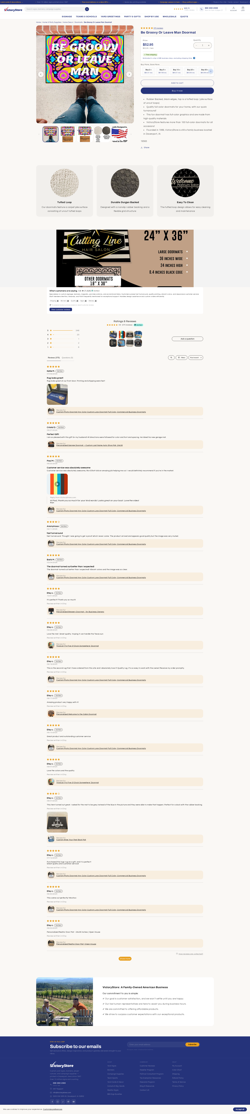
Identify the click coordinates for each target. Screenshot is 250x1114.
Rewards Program (147, 1082)
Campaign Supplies (115, 1074)
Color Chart (177, 1070)
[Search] (87, 9)
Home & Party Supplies (51, 22)
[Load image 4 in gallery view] (102, 134)
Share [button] (146, 148)
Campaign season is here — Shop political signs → (179, 2)
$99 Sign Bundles (114, 1094)
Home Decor (68, 22)
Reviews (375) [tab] (54, 358)
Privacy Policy (178, 1086)
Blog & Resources (147, 1086)
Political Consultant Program (152, 1074)
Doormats (79, 22)
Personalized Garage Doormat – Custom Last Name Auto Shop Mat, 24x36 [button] (89, 445)
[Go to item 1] (113, 334)
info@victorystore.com (62, 1093)
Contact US (144, 1090)
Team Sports (112, 1078)
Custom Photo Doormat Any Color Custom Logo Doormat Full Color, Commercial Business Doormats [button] (101, 412)
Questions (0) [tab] (67, 358)
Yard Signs (111, 1066)
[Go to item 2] (121, 334)
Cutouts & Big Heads (115, 1086)
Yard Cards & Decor (115, 1082)
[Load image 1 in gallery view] (50, 134)
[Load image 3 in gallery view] (85, 134)
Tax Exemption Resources (150, 1078)
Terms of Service (179, 1082)
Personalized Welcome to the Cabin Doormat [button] (76, 714)
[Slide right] (129, 74)
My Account (177, 1066)
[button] (147, 28)
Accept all (240, 1109)
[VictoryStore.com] (13, 9)
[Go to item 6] (121, 343)
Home (38, 22)
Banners (110, 1070)
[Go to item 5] (113, 343)
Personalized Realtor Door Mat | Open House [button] (76, 944)
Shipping (176, 1074)
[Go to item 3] (130, 334)
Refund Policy (178, 1078)
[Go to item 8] (138, 343)
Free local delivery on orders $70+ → (96, 2)
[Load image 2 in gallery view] (68, 134)
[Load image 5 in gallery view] (119, 134)
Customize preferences (52, 1109)
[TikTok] (63, 1101)
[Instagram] (57, 1101)
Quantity (197, 40)
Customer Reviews (147, 1066)
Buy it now (177, 91)
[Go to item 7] (130, 343)
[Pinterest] (68, 1101)
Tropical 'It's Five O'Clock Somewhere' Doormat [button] (77, 646)
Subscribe (192, 1044)
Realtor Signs (112, 1090)
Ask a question (187, 339)
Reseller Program (147, 1070)
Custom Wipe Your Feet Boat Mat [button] (71, 840)
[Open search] (171, 357)
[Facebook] (52, 1101)
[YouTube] (73, 1101)
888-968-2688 (59, 1083)
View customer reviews (60, 309)
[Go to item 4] (138, 334)
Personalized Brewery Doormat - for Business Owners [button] (80, 612)
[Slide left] (41, 74)
